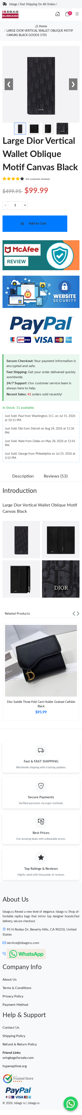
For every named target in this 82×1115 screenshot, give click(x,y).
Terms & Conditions (17, 988)
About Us (10, 979)
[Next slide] (78, 613)
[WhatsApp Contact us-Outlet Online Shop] (70, 1104)
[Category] (77, 14)
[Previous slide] (73, 613)
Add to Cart (37, 223)
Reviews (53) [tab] (55, 476)
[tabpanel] (41, 673)
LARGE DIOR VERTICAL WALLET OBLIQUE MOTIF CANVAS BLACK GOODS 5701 (40, 33)
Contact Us (11, 1027)
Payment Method (15, 1004)
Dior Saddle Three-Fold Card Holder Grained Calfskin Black (41, 704)
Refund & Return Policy (20, 1044)
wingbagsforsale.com (18, 1057)
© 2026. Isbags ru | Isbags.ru (21, 1103)
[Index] (57, 14)
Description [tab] (23, 476)
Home (42, 26)
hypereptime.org (15, 1066)
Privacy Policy (13, 996)
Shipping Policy (14, 1036)
